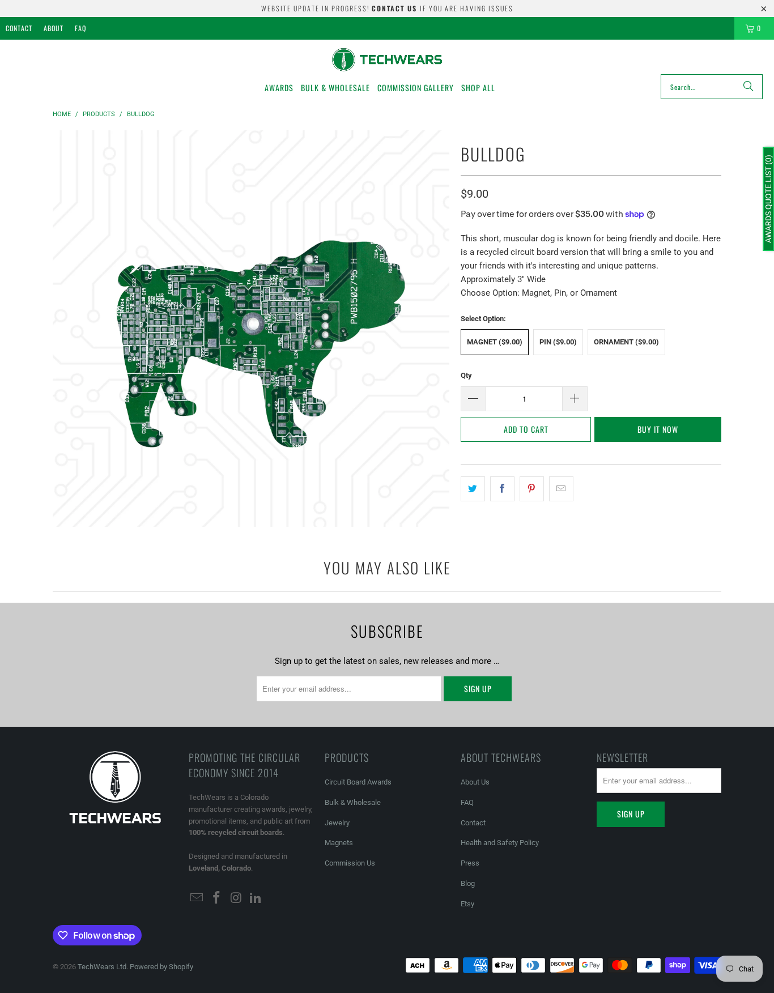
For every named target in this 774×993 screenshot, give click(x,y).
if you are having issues (442, 8)
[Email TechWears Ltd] (197, 898)
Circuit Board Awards (358, 782)
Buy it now (657, 429)
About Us (475, 782)
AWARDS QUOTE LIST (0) (768, 199)
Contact (19, 28)
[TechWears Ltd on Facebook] (217, 898)
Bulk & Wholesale (353, 802)
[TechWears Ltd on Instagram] (236, 898)
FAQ (80, 28)
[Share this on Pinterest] (532, 488)
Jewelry (337, 823)
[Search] (748, 86)
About (53, 28)
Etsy (467, 904)
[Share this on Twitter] (473, 488)
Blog (468, 883)
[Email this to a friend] (561, 488)
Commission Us (350, 863)
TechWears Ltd (102, 966)
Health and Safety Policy (500, 842)
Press (470, 863)
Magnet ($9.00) (494, 342)
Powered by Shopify (161, 966)
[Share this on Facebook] (502, 488)
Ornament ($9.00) (626, 342)
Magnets (339, 842)
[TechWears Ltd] (387, 59)
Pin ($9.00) (558, 342)
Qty (466, 375)
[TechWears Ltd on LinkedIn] (256, 898)
